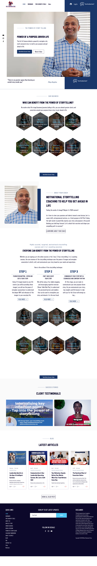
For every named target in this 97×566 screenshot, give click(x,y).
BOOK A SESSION (9, 528)
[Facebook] (3, 41)
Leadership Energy (12, 470)
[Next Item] (88, 412)
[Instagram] (3, 38)
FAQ (6, 540)
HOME (7, 513)
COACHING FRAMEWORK (11, 533)
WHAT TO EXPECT (9, 535)
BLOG (7, 538)
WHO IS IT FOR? (9, 523)
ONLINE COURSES (9, 526)
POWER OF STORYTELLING (11, 530)
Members (8, 547)
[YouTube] (3, 35)
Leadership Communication (36, 470)
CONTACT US (8, 543)
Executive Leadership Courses (57, 470)
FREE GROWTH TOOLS (10, 518)
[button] (38, 52)
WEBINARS (8, 516)
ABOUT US (8, 521)
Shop (7, 545)
